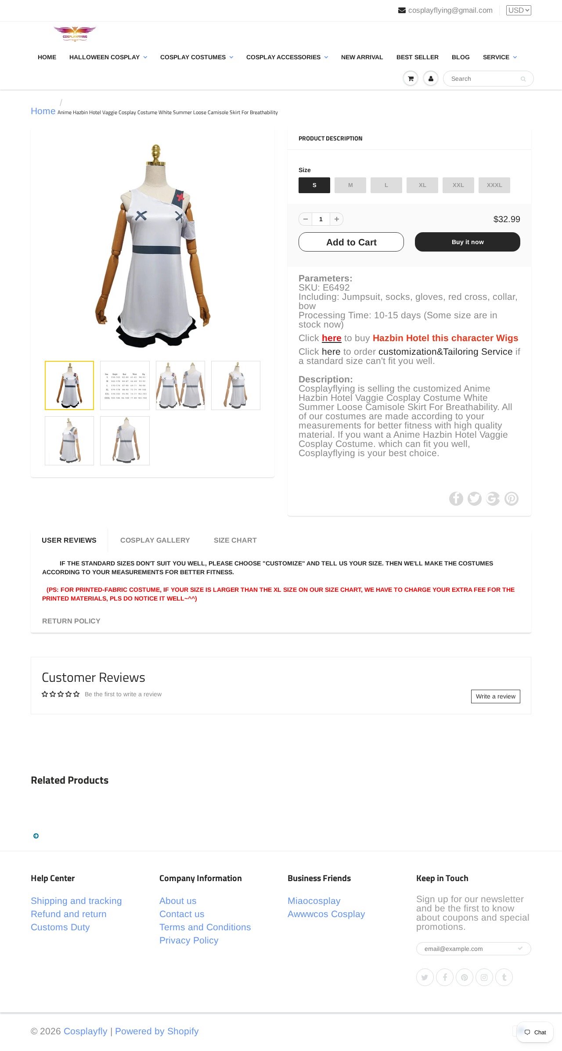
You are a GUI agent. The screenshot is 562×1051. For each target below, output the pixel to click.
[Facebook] (445, 977)
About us (178, 901)
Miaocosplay (314, 901)
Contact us (182, 914)
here (331, 351)
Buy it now (468, 241)
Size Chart (235, 540)
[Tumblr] (504, 977)
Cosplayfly (86, 1031)
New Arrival (362, 57)
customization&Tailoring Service (445, 351)
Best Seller (417, 57)
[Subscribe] (520, 948)
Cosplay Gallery (155, 540)
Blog (461, 57)
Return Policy (71, 621)
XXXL (494, 185)
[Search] (523, 79)
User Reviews (69, 540)
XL (422, 185)
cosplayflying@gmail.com (450, 10)
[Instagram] (484, 977)
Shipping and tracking (76, 901)
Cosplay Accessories (283, 57)
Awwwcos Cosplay (326, 914)
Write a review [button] (495, 696)
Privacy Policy (189, 940)
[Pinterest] (464, 977)
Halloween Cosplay (104, 57)
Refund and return (69, 914)
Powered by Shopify (157, 1031)
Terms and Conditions (205, 927)
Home (47, 57)
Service (496, 57)
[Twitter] (425, 977)
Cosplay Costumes (193, 57)
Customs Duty (60, 927)
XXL (458, 185)
